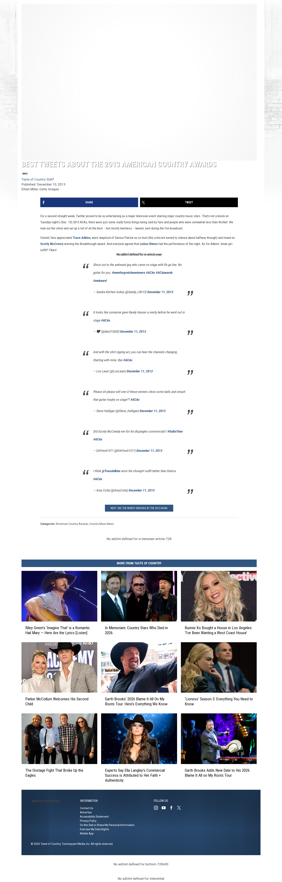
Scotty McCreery (51, 244)
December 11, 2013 (160, 292)
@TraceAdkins (111, 471)
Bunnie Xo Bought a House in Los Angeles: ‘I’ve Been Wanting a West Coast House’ (218, 630)
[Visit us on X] (180, 807)
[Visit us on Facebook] (173, 807)
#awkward (99, 281)
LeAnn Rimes (149, 244)
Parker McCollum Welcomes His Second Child (56, 701)
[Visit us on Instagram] (157, 807)
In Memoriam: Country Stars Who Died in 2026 (136, 630)
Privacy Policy (88, 820)
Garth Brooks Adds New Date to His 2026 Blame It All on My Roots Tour (217, 773)
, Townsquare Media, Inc (75, 843)
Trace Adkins (82, 238)
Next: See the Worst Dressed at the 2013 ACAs (139, 508)
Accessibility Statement (94, 816)
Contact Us (86, 808)
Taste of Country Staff (37, 179)
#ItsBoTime (174, 431)
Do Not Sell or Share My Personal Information (107, 825)
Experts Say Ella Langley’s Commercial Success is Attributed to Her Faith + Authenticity (135, 775)
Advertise (86, 812)
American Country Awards (72, 523)
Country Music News (101, 523)
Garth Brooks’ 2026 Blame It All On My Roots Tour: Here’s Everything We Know (136, 701)
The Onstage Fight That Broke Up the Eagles (54, 773)
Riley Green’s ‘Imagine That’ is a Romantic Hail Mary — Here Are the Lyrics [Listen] (57, 630)
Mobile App (87, 833)
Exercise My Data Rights (94, 829)
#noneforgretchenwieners (128, 272)
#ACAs (150, 272)
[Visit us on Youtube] (165, 807)
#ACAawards (164, 272)
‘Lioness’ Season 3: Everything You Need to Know (219, 701)
